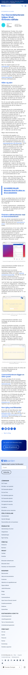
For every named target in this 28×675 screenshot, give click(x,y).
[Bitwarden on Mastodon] (2, 663)
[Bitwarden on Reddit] (5, 660)
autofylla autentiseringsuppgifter (12, 273)
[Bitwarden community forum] (8, 660)
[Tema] (24, 667)
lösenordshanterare (6, 77)
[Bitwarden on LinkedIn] (17, 660)
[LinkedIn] (8, 429)
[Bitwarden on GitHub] (11, 660)
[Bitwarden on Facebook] (20, 660)
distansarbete (5, 66)
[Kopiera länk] (14, 429)
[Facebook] (5, 429)
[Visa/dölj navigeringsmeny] (25, 6)
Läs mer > (18, 2)
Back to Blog (7, 433)
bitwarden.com (5, 402)
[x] (2, 429)
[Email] (11, 429)
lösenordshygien (6, 383)
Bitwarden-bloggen (7, 11)
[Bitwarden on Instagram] (23, 660)
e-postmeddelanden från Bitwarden (14, 142)
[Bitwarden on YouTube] (14, 660)
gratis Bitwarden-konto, (11, 412)
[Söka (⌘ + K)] (22, 6)
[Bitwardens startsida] (6, 6)
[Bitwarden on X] (2, 660)
